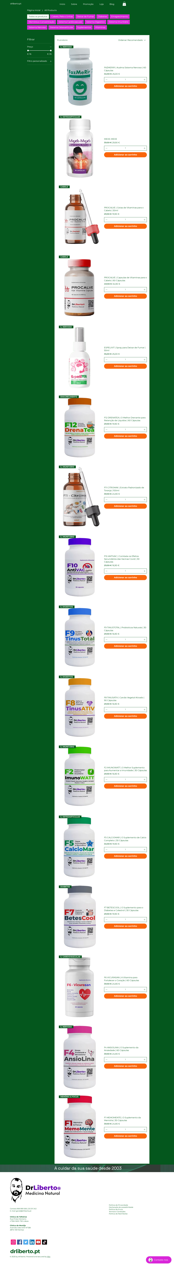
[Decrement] (106, 79)
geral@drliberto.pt (23, 1211)
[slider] (28, 50)
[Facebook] (19, 1242)
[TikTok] (44, 1242)
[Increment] (144, 79)
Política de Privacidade (118, 1205)
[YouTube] (38, 1242)
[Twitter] (25, 1242)
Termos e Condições (117, 1212)
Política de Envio (116, 1209)
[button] (124, 4)
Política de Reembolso (118, 1214)
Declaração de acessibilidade (121, 1207)
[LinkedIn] (32, 1242)
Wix (48, 1257)
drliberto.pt (25, 1251)
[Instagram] (13, 1242)
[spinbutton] (125, 79)
